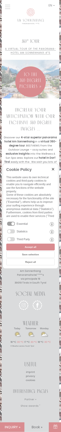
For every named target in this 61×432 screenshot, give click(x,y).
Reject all (30, 262)
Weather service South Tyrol (23, 346)
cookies (30, 380)
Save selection (30, 254)
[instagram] (23, 312)
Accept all (30, 247)
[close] (53, 169)
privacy (30, 376)
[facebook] (37, 312)
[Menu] (8, 7)
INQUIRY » (13, 427)
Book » (37, 427)
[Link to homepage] (30, 30)
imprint (30, 372)
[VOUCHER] (55, 427)
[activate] (11, 231)
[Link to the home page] (32, 7)
